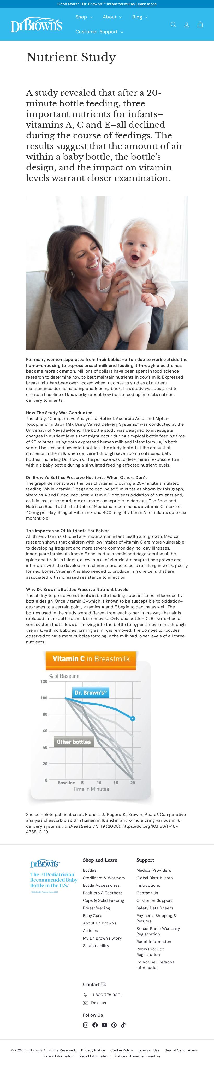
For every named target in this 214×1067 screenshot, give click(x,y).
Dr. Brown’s (155, 618)
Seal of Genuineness (181, 1050)
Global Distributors (154, 877)
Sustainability (96, 945)
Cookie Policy (121, 1050)
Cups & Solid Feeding (103, 900)
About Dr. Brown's (100, 923)
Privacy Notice (93, 1050)
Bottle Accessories (101, 885)
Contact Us (147, 893)
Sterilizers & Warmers (104, 877)
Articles (90, 930)
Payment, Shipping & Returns (156, 918)
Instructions (148, 885)
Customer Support (97, 32)
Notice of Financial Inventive (137, 1056)
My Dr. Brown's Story (102, 938)
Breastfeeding (96, 908)
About (110, 17)
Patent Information (58, 1056)
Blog (138, 17)
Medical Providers (153, 870)
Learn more (146, 4)
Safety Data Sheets (155, 908)
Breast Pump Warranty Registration (158, 931)
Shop (82, 17)
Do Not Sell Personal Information (155, 965)
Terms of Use (149, 1050)
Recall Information (153, 941)
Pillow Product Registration (150, 952)
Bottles (90, 870)
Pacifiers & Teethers (103, 893)
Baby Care (93, 915)
